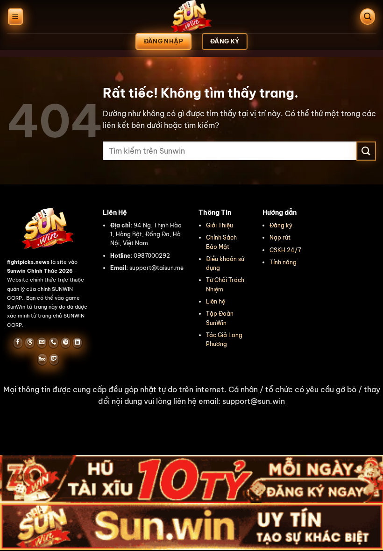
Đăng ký (281, 225)
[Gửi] (366, 151)
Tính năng (283, 262)
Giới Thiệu (219, 225)
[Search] (367, 16)
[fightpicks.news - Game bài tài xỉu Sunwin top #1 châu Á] (191, 16)
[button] (191, 396)
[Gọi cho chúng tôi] (53, 343)
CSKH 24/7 (285, 250)
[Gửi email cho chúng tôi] (41, 343)
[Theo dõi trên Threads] (29, 343)
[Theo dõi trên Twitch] (54, 359)
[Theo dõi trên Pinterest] (65, 343)
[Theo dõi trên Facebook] (18, 343)
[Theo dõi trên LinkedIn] (77, 343)
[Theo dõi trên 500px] (42, 359)
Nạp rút (280, 237)
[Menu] (15, 16)
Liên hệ (215, 301)
